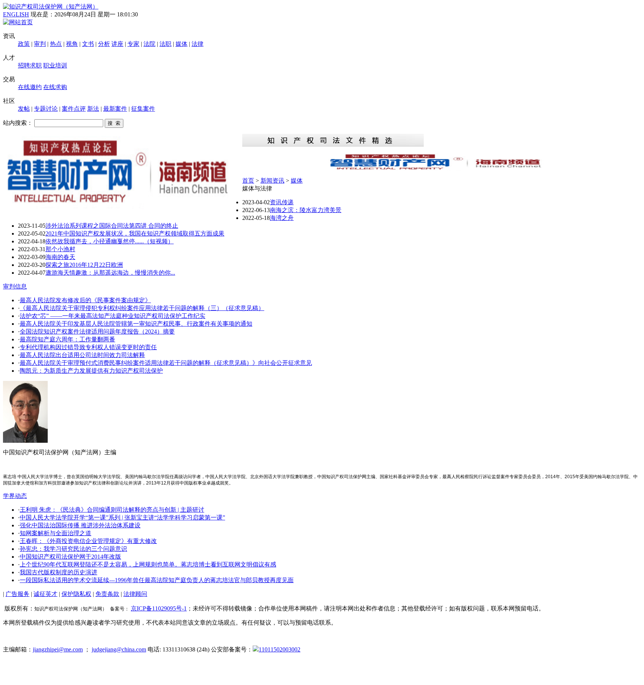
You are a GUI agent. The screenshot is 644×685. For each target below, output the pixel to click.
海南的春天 (60, 257)
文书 (88, 44)
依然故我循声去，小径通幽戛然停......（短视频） (109, 241)
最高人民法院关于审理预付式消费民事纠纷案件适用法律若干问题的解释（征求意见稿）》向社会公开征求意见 (166, 363)
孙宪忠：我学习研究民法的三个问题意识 (73, 549)
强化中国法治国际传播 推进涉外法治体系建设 (80, 525)
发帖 (24, 108)
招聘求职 (30, 65)
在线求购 (55, 87)
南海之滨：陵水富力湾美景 (305, 210)
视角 (72, 44)
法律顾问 (135, 594)
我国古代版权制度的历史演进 (58, 572)
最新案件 (115, 108)
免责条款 (107, 594)
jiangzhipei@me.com (58, 649)
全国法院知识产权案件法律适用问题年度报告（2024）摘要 (97, 331)
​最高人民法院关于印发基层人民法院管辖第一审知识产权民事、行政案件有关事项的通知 (136, 324)
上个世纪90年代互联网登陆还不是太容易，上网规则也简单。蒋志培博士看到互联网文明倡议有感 (148, 564)
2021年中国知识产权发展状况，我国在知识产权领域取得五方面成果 (134, 233)
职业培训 (55, 65)
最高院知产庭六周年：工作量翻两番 (67, 339)
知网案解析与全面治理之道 (55, 533)
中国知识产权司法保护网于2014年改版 (70, 556)
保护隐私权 (76, 594)
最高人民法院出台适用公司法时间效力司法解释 (82, 355)
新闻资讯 (272, 180)
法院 (149, 44)
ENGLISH (16, 14)
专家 (133, 44)
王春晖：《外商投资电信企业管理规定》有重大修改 (88, 541)
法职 (165, 44)
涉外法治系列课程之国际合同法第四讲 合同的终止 (111, 225)
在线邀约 (30, 87)
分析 (104, 44)
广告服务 (17, 594)
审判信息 (15, 286)
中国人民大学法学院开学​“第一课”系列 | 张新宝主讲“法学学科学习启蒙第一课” (122, 517)
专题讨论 (46, 108)
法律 (197, 44)
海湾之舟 (282, 218)
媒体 (181, 44)
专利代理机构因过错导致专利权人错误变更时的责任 (88, 347)
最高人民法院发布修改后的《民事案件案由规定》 (85, 300)
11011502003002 (279, 649)
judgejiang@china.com (119, 649)
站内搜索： (18, 123)
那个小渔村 (60, 249)
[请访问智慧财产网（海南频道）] (441, 169)
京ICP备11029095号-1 (159, 608)
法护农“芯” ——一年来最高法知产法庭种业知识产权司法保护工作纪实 (112, 316)
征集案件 (143, 108)
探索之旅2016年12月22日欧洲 (84, 265)
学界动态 (15, 496)
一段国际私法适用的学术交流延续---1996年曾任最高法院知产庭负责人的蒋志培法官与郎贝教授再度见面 (157, 580)
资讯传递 (282, 202)
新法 (93, 108)
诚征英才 (45, 594)
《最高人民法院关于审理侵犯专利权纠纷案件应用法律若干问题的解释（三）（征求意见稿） (142, 308)
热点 (56, 44)
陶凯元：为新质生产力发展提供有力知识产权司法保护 (91, 370)
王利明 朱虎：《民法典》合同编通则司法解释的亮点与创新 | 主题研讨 (112, 509)
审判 (40, 44)
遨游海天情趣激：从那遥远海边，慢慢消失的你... (110, 272)
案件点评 (74, 108)
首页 (248, 180)
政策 (24, 44)
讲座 (117, 44)
